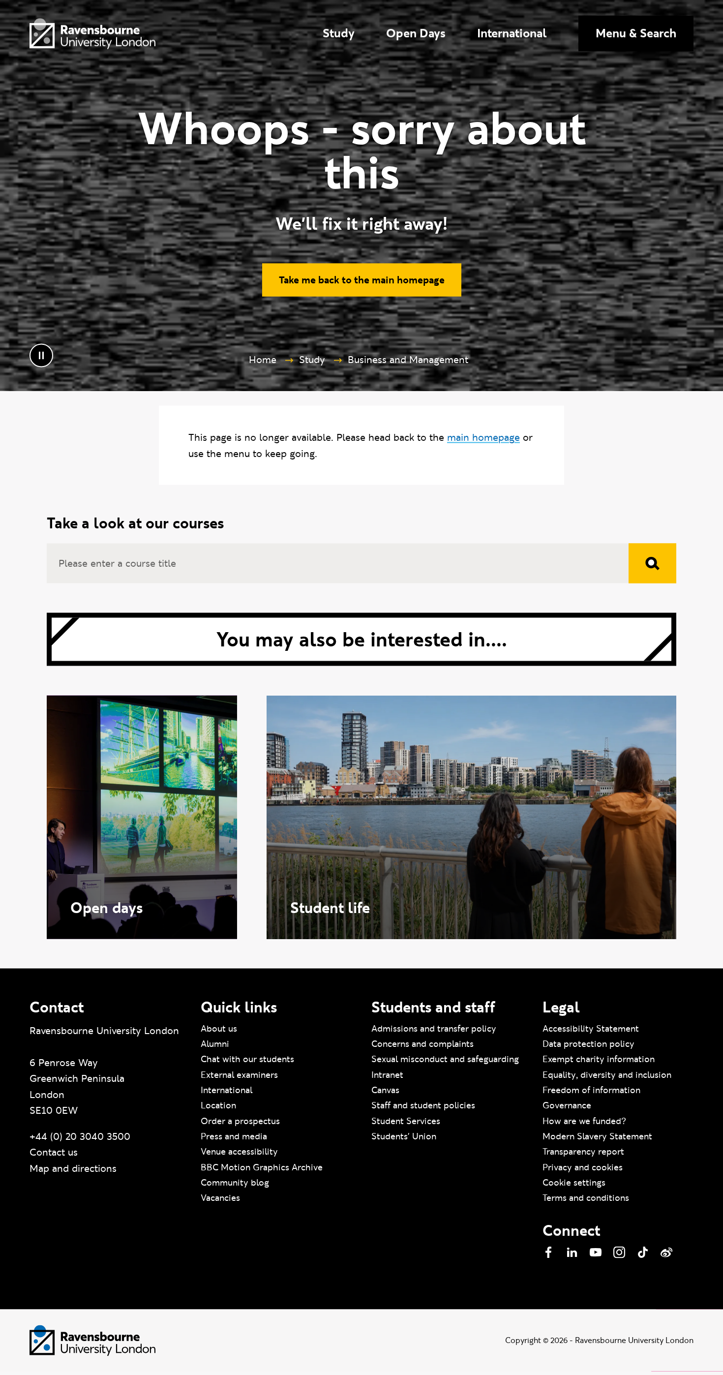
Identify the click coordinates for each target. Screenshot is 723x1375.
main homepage (483, 439)
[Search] (652, 566)
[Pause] (41, 358)
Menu (636, 33)
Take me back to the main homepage (362, 282)
